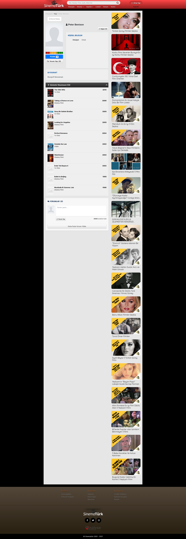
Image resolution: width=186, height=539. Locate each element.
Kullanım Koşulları (120, 497)
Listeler (98, 7)
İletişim (105, 7)
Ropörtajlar (92, 497)
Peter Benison (64, 14)
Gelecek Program (67, 497)
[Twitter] (93, 520)
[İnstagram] (98, 520)
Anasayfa (71, 7)
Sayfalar (89, 7)
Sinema (80, 7)
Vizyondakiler (66, 494)
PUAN (54, 57)
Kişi (55, 14)
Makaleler (91, 499)
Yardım (113, 7)
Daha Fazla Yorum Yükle (77, 226)
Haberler (91, 494)
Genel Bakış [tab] (55, 19)
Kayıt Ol (136, 7)
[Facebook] (87, 520)
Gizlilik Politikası (120, 494)
